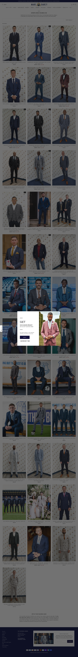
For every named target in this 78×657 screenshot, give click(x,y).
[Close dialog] (59, 313)
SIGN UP (24, 337)
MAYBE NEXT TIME (25, 341)
